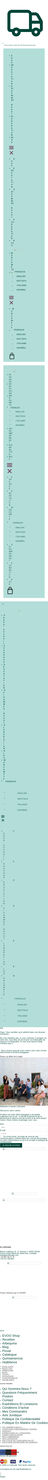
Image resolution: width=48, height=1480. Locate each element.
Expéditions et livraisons (20, 1404)
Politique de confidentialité (21, 1419)
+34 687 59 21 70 (7, 1257)
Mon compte (12, 261)
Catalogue (9, 1354)
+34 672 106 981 (7, 1259)
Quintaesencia (12, 1358)
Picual (6, 1351)
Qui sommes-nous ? (12, 100)
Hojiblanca (9, 1362)
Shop (12, 59)
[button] (11, 150)
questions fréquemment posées (19, 1429)
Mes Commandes (14, 1411)
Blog (12, 139)
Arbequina (9, 1343)
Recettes (8, 1339)
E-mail (2, 1130)
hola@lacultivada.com (9, 1255)
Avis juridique (12, 1415)
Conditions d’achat (15, 1407)
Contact (7, 1400)
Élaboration (12, 125)
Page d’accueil (4, 629)
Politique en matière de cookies (25, 1423)
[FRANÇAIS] (12, 272)
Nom (2, 1124)
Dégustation (12, 74)
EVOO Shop (10, 378)
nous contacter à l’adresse (11, 1047)
